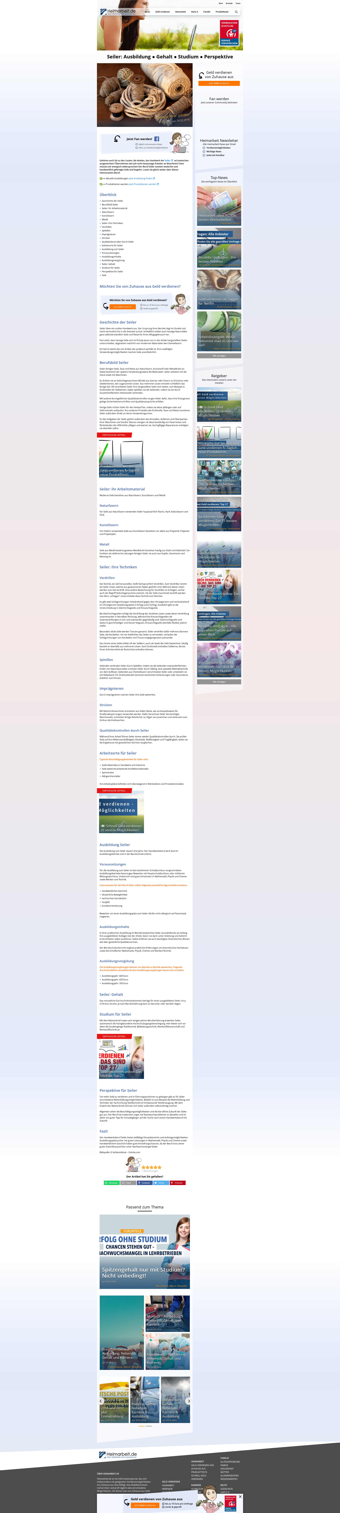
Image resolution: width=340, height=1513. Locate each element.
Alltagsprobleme (230, 1461)
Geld (208, 492)
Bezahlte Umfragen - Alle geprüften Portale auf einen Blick (217, 630)
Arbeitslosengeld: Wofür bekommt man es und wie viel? (218, 341)
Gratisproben (234, 455)
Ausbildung (161, 117)
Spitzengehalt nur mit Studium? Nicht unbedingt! (143, 1272)
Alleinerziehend (229, 1475)
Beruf (173, 116)
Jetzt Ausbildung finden (140, 178)
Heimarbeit (227, 223)
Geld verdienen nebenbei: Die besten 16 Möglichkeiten (218, 557)
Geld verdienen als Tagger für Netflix (218, 301)
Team (238, 3)
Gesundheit (227, 1468)
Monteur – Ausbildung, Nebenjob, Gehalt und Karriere (164, 1320)
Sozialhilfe (226, 1488)
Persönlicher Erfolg (231, 348)
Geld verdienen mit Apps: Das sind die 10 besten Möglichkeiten (217, 484)
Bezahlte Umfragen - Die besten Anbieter (217, 259)
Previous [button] (100, 1401)
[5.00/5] (144, 1167)
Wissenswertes (228, 1479)
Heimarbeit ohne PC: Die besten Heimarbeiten (217, 217)
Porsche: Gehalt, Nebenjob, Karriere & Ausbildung (144, 1410)
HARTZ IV (225, 1492)
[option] (121, 457)
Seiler (167, 160)
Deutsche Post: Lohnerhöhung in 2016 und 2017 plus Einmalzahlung (114, 1408)
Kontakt (229, 3)
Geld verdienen (220, 265)
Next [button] (189, 1401)
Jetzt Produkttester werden (142, 184)
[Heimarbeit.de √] (117, 12)
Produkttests (199, 1472)
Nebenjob (167, 1488)
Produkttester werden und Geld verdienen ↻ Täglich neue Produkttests (120, 470)
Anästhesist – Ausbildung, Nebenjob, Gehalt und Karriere (166, 1358)
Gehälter (183, 115)
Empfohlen (206, 265)
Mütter (224, 1472)
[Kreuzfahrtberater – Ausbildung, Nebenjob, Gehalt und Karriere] (122, 1333)
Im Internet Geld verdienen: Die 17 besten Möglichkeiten (217, 520)
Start (221, 3)
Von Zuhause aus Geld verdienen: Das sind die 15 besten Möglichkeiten (218, 666)
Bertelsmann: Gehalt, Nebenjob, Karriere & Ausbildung (172, 1408)
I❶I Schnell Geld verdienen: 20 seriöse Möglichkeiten (121, 828)
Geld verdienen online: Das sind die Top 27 (121, 1073)
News (237, 223)
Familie (224, 1465)
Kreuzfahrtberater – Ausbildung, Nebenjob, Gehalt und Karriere (119, 1353)
